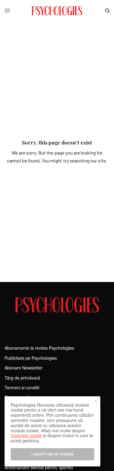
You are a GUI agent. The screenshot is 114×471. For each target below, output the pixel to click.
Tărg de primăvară (22, 378)
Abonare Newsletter (24, 368)
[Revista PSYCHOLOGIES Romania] (57, 10)
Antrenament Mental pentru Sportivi (39, 467)
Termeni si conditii (22, 387)
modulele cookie (26, 435)
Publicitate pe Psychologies (31, 358)
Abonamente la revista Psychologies (39, 348)
